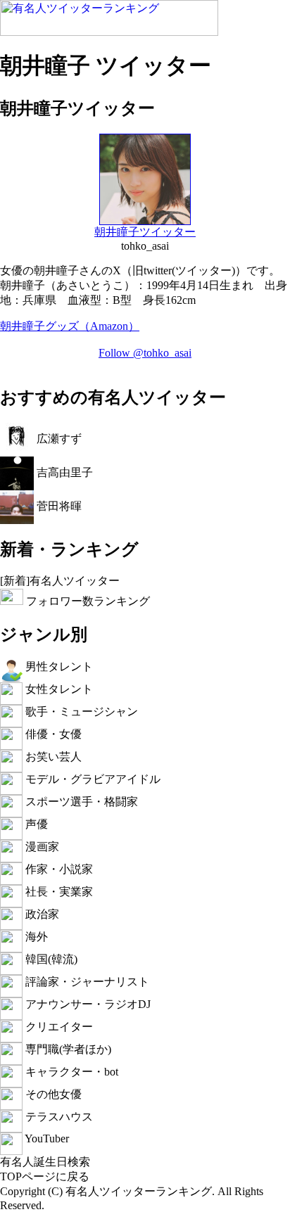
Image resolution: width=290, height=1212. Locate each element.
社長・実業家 (58, 892)
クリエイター (58, 1027)
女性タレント (58, 689)
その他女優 (52, 1094)
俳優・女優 (52, 734)
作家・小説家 (58, 869)
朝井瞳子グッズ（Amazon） (69, 326)
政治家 (41, 914)
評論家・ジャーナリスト (86, 982)
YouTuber (46, 1138)
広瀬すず (58, 438)
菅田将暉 (58, 505)
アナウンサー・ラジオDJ (87, 1004)
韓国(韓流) (50, 959)
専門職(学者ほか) (67, 1049)
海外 (35, 937)
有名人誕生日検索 (45, 1162)
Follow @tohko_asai (145, 353)
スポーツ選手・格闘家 (80, 802)
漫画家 (41, 847)
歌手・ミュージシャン (80, 711)
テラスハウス (58, 1117)
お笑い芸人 (52, 757)
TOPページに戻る (44, 1176)
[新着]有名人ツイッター (60, 581)
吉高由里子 (63, 472)
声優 (35, 824)
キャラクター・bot (70, 1072)
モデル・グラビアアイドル (91, 779)
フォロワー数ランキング (86, 601)
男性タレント (58, 666)
